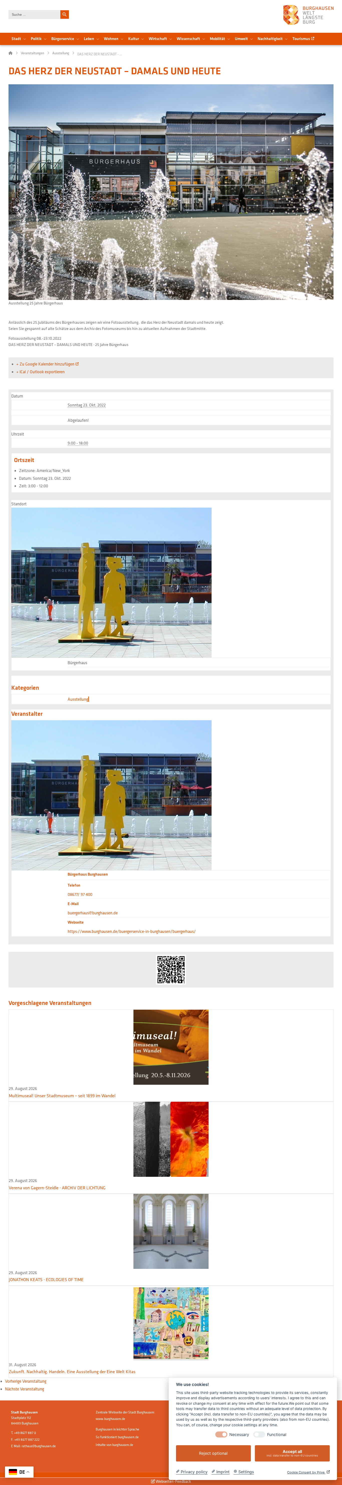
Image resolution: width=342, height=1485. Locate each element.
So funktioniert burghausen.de (117, 1437)
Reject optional (213, 1453)
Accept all (292, 1453)
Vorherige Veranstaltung (25, 1381)
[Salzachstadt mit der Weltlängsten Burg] (308, 15)
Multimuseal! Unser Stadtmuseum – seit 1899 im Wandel (62, 1095)
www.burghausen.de (110, 1418)
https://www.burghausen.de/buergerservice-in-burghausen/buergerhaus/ (132, 931)
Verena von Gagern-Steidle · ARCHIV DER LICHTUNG (57, 1188)
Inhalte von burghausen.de (114, 1444)
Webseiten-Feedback (173, 1481)
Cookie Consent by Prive (306, 1472)
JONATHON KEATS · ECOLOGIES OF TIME (46, 1279)
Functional (276, 1434)
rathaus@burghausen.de (39, 1446)
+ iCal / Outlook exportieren (40, 371)
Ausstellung (78, 699)
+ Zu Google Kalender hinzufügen (45, 363)
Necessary (239, 1434)
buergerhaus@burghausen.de (93, 912)
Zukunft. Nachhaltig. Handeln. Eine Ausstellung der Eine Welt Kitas (72, 1371)
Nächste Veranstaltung (24, 1388)
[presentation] (221, 1434)
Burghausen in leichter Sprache (117, 1429)
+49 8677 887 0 (25, 1432)
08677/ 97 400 (80, 894)
